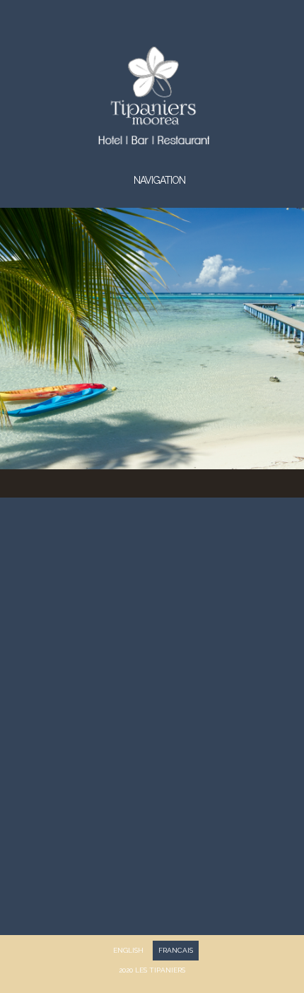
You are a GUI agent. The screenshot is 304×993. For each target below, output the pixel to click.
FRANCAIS (175, 950)
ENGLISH (128, 950)
